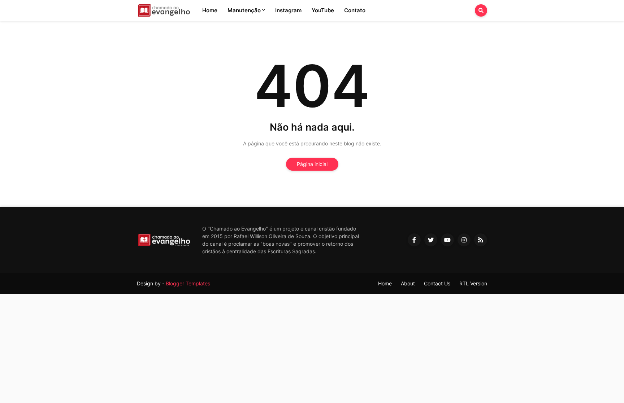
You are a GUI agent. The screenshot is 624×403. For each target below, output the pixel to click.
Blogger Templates (188, 283)
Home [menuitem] (209, 10)
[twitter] (430, 239)
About (408, 283)
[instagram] (464, 239)
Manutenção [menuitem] (244, 10)
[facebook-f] (414, 239)
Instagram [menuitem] (288, 10)
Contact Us (437, 283)
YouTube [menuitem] (323, 10)
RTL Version (473, 283)
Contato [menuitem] (354, 10)
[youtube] (447, 239)
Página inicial (312, 164)
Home (385, 283)
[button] (481, 10)
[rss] (480, 239)
